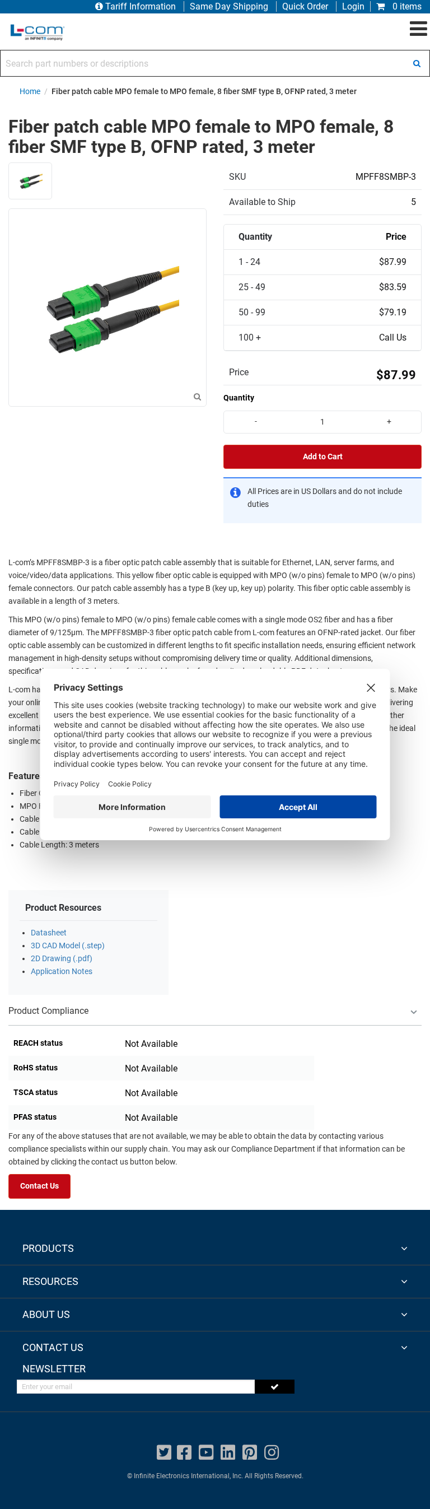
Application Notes (61, 971)
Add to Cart (323, 457)
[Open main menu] (418, 29)
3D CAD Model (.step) (68, 946)
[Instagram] (271, 1453)
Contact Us (39, 1186)
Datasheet (49, 933)
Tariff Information (140, 6)
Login (353, 6)
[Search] (416, 63)
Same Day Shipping (229, 6)
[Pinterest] (249, 1453)
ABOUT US (46, 1314)
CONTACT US (52, 1347)
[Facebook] (184, 1453)
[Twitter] (164, 1453)
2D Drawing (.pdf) (61, 958)
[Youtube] (206, 1453)
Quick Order (305, 6)
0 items (406, 6)
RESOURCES (50, 1281)
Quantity (238, 397)
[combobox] (215, 63)
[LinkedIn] (228, 1453)
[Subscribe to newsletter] (275, 1387)
